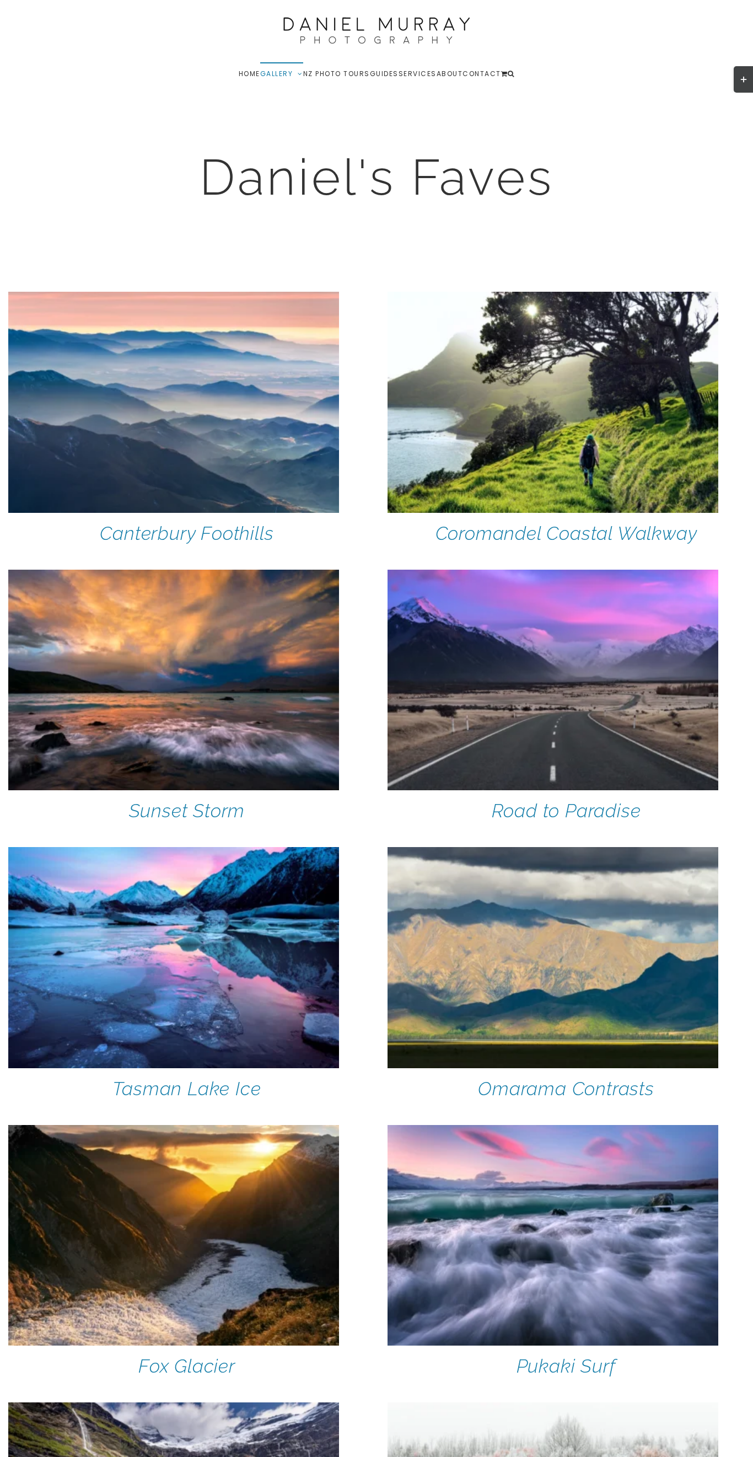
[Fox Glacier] (173, 1132)
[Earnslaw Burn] (173, 1409)
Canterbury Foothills (186, 533)
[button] (511, 73)
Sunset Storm (187, 811)
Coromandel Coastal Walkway (566, 533)
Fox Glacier (186, 1366)
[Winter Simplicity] (553, 1409)
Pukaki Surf (566, 1366)
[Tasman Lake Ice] (173, 854)
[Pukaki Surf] (553, 1132)
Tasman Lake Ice (186, 1089)
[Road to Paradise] (553, 576)
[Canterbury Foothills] (173, 298)
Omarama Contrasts (566, 1089)
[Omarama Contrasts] (553, 854)
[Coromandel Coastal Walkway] (553, 298)
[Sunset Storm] (173, 576)
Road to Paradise (566, 811)
